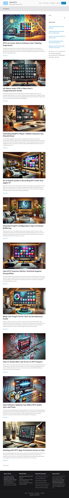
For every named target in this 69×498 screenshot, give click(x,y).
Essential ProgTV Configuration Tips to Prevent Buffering (23, 227)
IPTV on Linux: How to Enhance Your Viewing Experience (22, 44)
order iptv (51, 57)
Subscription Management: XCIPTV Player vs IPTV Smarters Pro (56, 41)
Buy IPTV (63, 3)
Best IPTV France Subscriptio (40, 482)
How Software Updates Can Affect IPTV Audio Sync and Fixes (22, 406)
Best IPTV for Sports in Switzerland (41, 485)
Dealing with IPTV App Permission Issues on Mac (24, 450)
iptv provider (52, 53)
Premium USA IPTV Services (40, 478)
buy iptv (51, 51)
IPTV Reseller (52, 3)
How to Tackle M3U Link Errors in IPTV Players (23, 362)
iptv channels (61, 51)
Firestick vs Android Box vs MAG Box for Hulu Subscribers (57, 37)
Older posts (6, 465)
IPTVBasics (56, 51)
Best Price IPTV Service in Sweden (41, 487)
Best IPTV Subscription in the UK (41, 476)
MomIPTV (13, 2)
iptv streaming (52, 55)
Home (40, 3)
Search (50, 15)
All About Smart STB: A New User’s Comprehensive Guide (17, 89)
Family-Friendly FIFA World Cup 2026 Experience (56, 27)
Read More (5, 55)
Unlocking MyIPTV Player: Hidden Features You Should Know (23, 135)
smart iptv (56, 57)
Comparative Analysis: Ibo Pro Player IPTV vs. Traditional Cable (56, 32)
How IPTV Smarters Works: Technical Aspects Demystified (22, 272)
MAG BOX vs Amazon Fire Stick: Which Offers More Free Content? (57, 46)
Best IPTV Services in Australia (41, 480)
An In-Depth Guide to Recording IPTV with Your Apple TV (23, 181)
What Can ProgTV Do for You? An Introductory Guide (23, 317)
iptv (54, 51)
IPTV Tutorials (46, 3)
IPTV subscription (60, 55)
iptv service (58, 53)
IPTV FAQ (58, 3)
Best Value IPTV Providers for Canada (42, 484)
